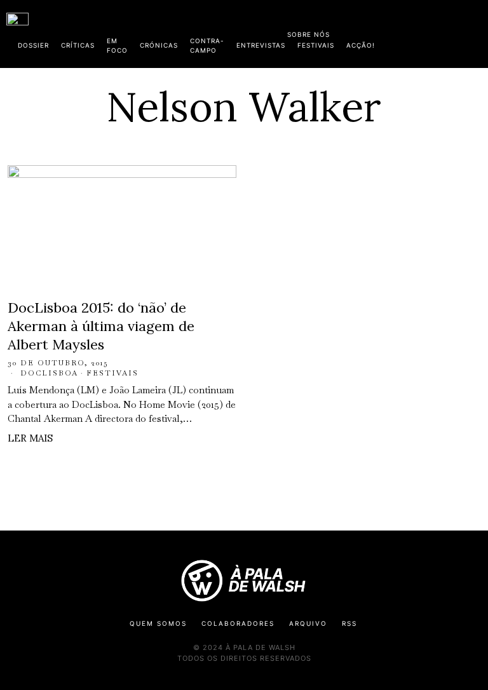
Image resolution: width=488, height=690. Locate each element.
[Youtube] (440, 32)
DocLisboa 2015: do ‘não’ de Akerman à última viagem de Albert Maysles (101, 326)
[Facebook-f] (359, 32)
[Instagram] (400, 32)
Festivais (112, 373)
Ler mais (30, 438)
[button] (475, 33)
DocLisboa (49, 373)
